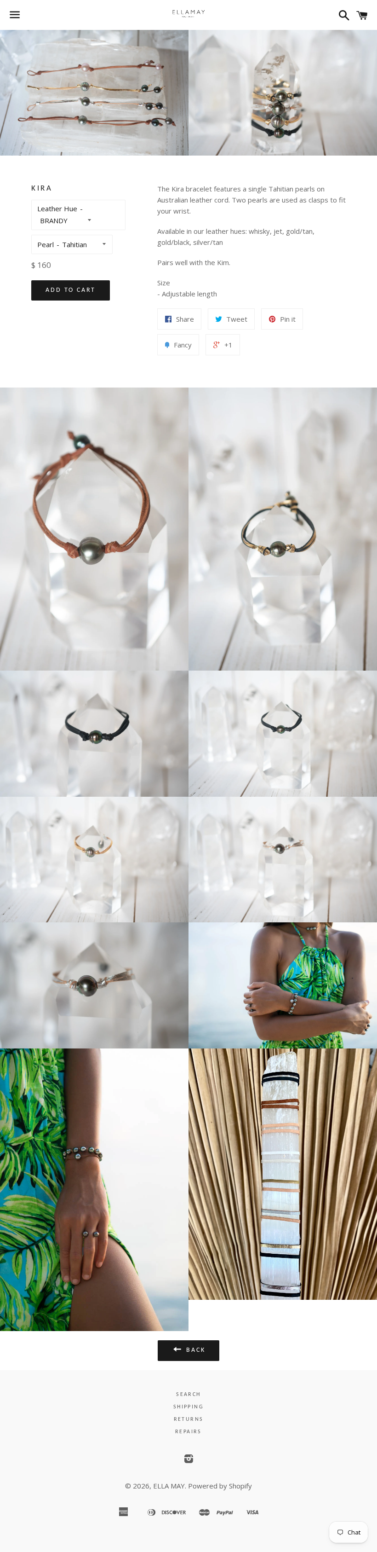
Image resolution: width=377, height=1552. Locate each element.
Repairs (188, 1432)
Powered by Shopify (220, 1485)
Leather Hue (57, 208)
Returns (189, 1419)
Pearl (45, 244)
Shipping (188, 1407)
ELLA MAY (169, 1485)
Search (188, 1394)
